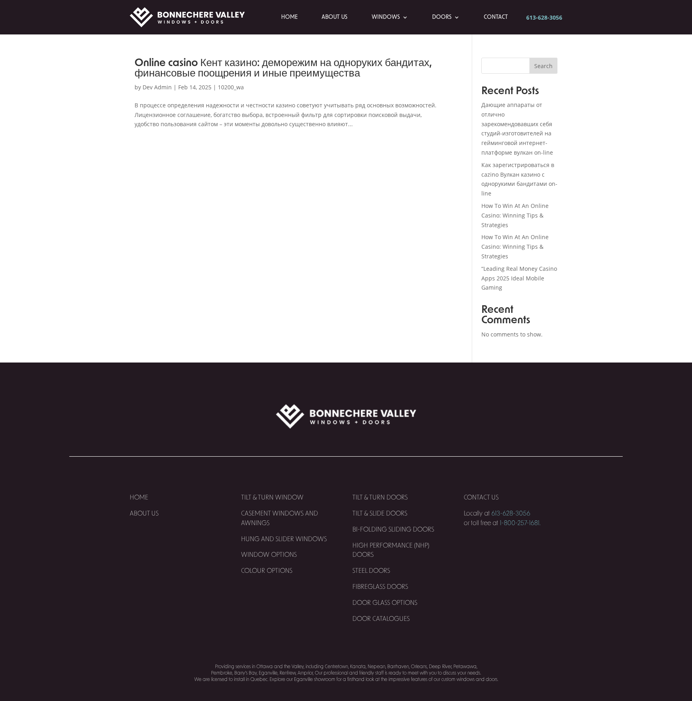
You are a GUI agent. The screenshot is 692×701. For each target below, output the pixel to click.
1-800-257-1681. (520, 523)
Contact (496, 17)
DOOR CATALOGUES (381, 619)
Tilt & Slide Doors (379, 513)
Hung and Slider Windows (284, 539)
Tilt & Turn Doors (380, 497)
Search (543, 66)
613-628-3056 (544, 17)
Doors (442, 17)
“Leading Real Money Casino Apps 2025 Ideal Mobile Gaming (519, 278)
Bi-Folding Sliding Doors (393, 529)
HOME (139, 497)
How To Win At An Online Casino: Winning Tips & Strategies (515, 215)
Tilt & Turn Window (272, 497)
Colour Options (266, 571)
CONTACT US (482, 497)
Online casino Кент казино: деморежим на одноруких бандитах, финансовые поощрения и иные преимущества (283, 68)
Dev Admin (157, 87)
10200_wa (231, 87)
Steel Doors (371, 571)
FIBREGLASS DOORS (380, 587)
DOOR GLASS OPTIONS (384, 603)
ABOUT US (144, 513)
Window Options (269, 555)
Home (289, 17)
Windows (386, 17)
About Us (335, 17)
